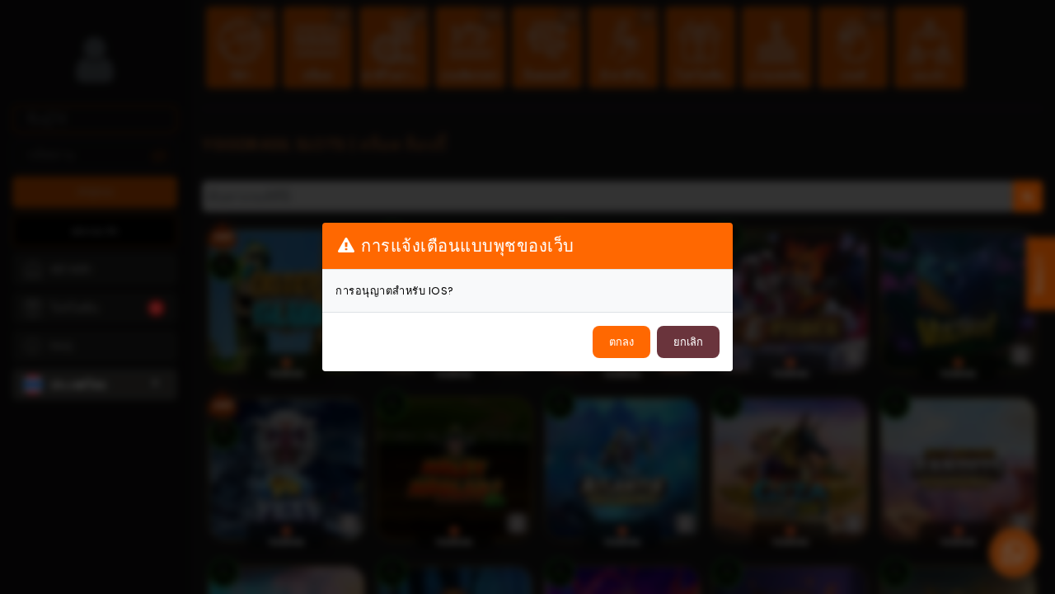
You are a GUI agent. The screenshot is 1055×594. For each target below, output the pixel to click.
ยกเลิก (688, 342)
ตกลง (621, 342)
